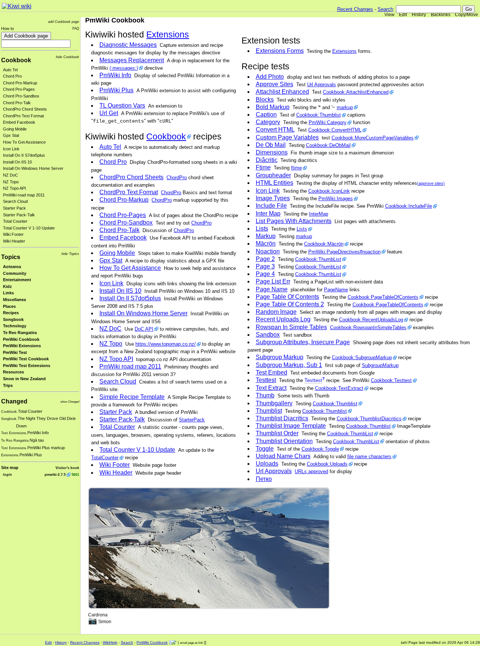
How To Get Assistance (24, 142)
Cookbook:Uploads (327, 464)
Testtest (266, 380)
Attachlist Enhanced (282, 91)
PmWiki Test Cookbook (26, 359)
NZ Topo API (14, 188)
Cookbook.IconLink (329, 191)
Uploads (267, 463)
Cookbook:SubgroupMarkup (362, 357)
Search (385, 9)
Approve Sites (274, 84)
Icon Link (11, 149)
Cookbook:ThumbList (318, 259)
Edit (403, 14)
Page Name (272, 289)
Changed (14, 401)
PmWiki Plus (116, 90)
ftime (296, 168)
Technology (14, 326)
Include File (271, 205)
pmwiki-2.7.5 (55, 474)
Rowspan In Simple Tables (291, 327)
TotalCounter (104, 457)
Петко (264, 479)
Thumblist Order (277, 433)
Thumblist (269, 411)
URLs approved (311, 471)
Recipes (11, 312)
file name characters (369, 456)
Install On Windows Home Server (33, 168)
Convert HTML (275, 129)
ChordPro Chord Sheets (25, 109)
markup (345, 107)
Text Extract (271, 388)
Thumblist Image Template (291, 426)
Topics (10, 257)
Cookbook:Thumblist (318, 115)
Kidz (7, 286)
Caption (266, 114)
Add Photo (270, 76)
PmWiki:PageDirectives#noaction (344, 252)
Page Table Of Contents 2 (290, 304)
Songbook (13, 319)
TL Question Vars (122, 105)
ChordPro (176, 177)
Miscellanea (14, 299)
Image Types (273, 198)
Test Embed (271, 372)
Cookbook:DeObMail (328, 145)
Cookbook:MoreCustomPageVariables (373, 138)
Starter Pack (14, 208)
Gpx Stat (11, 135)
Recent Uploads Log (283, 319)
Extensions (344, 51)
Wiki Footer (13, 234)
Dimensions (272, 152)
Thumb (265, 395)
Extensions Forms (280, 51)
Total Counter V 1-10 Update (29, 228)
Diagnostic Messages (128, 45)
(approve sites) (431, 183)
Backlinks (440, 14)
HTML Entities (274, 183)
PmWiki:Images (335, 198)
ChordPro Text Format (23, 116)
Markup (266, 236)
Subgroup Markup (279, 357)
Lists (262, 228)
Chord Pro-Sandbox (21, 96)
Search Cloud (15, 201)
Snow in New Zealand (24, 378)
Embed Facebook (19, 122)
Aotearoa (12, 266)
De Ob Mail (271, 145)
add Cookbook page (63, 21)
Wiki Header (14, 241)
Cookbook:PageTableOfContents (383, 297)
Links (8, 293)
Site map (9, 467)
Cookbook (16, 60)
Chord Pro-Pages (19, 89)
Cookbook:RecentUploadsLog (371, 319)
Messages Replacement (131, 60)
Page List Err (273, 281)
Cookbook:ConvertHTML (335, 130)
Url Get (108, 113)
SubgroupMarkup (380, 365)
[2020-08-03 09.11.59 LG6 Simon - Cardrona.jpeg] (209, 548)
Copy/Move (466, 14)
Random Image (276, 312)
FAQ (75, 28)
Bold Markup (273, 107)
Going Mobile (15, 129)
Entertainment (17, 279)
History (419, 14)
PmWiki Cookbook (21, 339)
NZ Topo (11, 182)
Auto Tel (10, 69)
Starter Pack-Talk (19, 215)
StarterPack (192, 420)
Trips (8, 385)
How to (7, 28)
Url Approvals (321, 84)
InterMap (318, 214)
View (389, 14)
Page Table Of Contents (287, 297)
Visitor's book (67, 468)
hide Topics (70, 254)
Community (14, 273)
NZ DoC (10, 175)
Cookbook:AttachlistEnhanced (355, 92)
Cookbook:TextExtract (339, 388)
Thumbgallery (274, 403)
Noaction (268, 251)
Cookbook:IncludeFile (408, 206)
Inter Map (268, 213)
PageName (336, 289)
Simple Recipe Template (132, 397)
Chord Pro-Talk (17, 102)
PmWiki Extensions (22, 345)
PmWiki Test (15, 352)
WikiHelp (110, 642)
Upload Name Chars (283, 456)
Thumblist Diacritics (282, 418)
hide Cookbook (67, 57)
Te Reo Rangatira (20, 332)
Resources (13, 372)
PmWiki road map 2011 (24, 195)
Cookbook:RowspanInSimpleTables (368, 327)
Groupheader (273, 175)
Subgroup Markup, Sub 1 (289, 365)
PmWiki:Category (327, 122)
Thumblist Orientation (284, 441)
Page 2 (265, 259)
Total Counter (15, 221)
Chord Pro (12, 76)
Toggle (265, 448)
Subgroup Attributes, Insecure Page (303, 342)
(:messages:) (124, 68)
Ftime (263, 167)
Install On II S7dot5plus (24, 155)
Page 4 (265, 274)
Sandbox (268, 334)
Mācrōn (266, 243)
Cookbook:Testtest (391, 380)
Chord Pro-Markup (20, 83)
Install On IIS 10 (17, 162)
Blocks (265, 99)
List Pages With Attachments (294, 221)
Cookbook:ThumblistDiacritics (369, 418)
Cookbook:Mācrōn (324, 244)
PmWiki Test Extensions (26, 365)
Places (9, 306)
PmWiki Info (115, 75)
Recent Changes (355, 9)
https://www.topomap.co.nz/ (165, 344)
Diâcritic (267, 160)
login (7, 474)
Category (268, 122)
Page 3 (265, 266)
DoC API (144, 329)
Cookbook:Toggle (320, 449)
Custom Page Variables (287, 137)
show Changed (69, 401)
